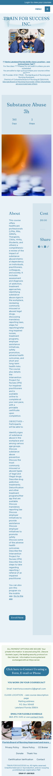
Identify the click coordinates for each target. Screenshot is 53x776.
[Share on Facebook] (39, 246)
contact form (36, 717)
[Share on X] (42, 246)
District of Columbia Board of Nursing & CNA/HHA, (26, 79)
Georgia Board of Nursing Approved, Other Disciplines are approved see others (27, 83)
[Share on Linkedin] (45, 246)
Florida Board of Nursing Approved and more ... (26, 742)
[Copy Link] (47, 246)
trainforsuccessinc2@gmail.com (29, 688)
